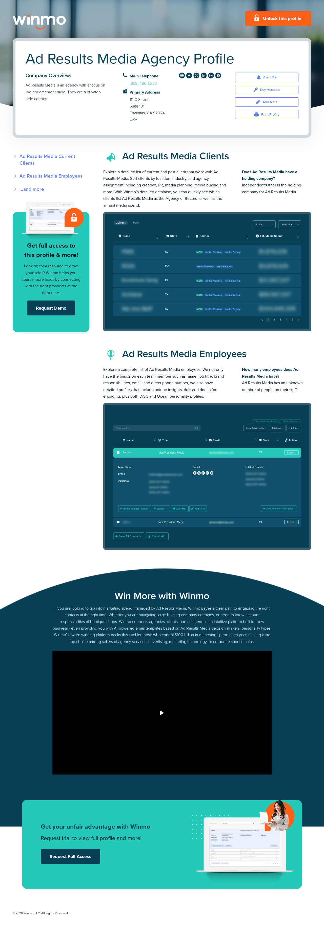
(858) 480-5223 (143, 83)
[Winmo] (51, 22)
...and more (31, 189)
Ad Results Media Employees (51, 176)
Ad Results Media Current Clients (47, 159)
